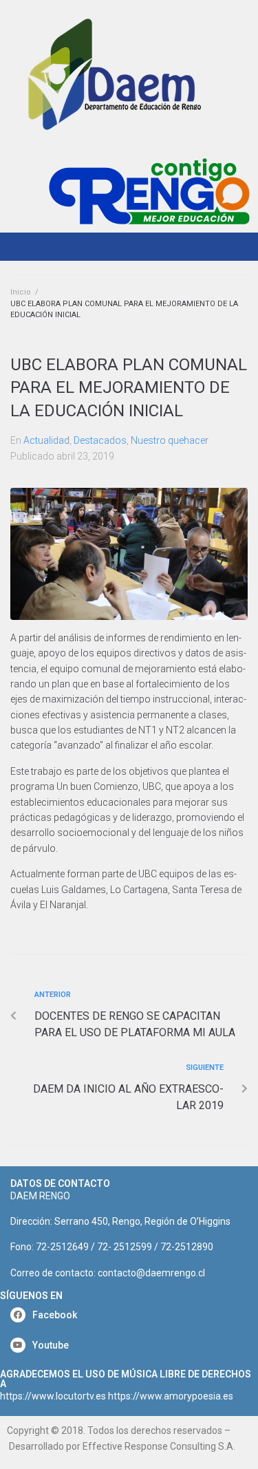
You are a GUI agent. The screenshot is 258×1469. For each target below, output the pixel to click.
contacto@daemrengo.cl (151, 1272)
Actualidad (46, 440)
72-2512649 (62, 1246)
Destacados (100, 440)
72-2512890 (186, 1246)
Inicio (20, 292)
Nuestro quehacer (169, 440)
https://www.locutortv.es (53, 1396)
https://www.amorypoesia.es (170, 1396)
